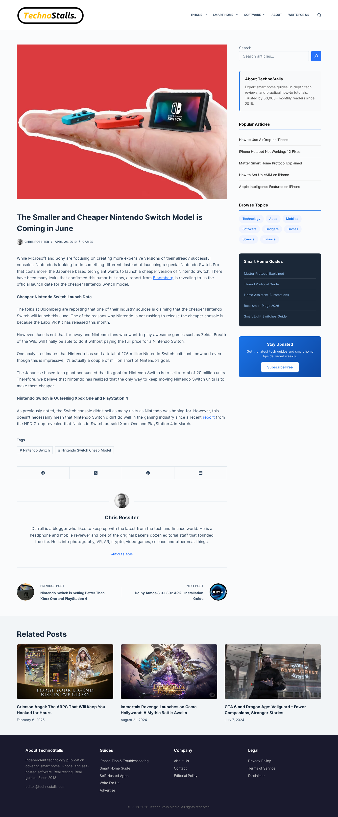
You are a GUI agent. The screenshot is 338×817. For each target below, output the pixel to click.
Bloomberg (163, 277)
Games (87, 242)
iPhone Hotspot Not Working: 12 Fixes (270, 151)
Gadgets (272, 229)
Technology (251, 219)
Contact (180, 768)
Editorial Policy (185, 775)
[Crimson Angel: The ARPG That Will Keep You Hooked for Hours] (65, 671)
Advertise (107, 790)
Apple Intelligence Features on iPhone (269, 186)
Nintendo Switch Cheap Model (84, 450)
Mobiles (292, 219)
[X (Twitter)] (96, 473)
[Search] (319, 15)
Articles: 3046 (122, 554)
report (209, 417)
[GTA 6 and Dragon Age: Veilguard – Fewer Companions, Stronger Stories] (273, 671)
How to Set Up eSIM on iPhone (264, 175)
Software (252, 15)
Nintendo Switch (35, 450)
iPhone (196, 15)
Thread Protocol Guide (261, 284)
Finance (270, 239)
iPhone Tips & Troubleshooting (124, 761)
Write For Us (298, 15)
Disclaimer (256, 775)
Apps (273, 219)
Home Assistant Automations (266, 295)
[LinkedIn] (200, 473)
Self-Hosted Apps (114, 775)
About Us (181, 761)
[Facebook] (43, 473)
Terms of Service (261, 768)
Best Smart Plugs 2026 (261, 306)
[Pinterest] (148, 473)
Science (248, 239)
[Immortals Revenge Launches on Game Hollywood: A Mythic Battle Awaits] (169, 671)
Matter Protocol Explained (264, 273)
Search (245, 47)
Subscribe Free (280, 367)
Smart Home (223, 15)
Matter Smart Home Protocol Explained (270, 163)
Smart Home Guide (115, 768)
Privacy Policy (259, 761)
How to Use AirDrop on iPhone (263, 139)
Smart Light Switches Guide (265, 316)
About (276, 15)
